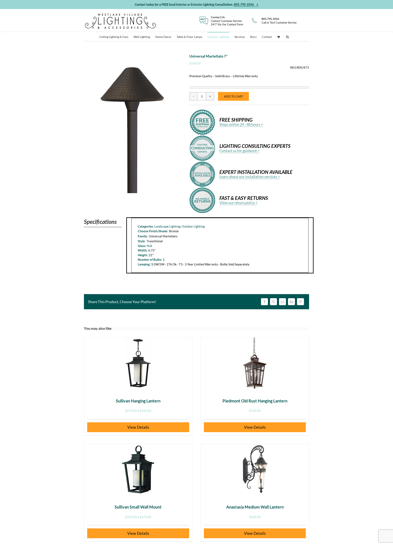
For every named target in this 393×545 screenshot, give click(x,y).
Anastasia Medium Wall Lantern (255, 506)
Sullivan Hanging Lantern (138, 400)
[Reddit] (282, 301)
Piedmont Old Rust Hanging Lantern (254, 400)
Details (143, 427)
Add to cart (233, 96)
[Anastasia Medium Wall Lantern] (255, 469)
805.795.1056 (244, 4)
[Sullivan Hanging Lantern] (138, 363)
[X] (273, 301)
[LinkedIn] (291, 301)
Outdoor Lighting (193, 226)
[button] (287, 36)
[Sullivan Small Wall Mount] (138, 469)
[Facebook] (264, 301)
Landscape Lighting (167, 226)
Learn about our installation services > (249, 176)
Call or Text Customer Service (279, 20)
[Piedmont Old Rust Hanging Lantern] (255, 363)
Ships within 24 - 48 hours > (241, 124)
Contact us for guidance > (239, 150)
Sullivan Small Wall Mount (138, 506)
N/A (149, 246)
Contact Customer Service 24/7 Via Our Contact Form (227, 20)
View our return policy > (238, 202)
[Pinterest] (300, 301)
